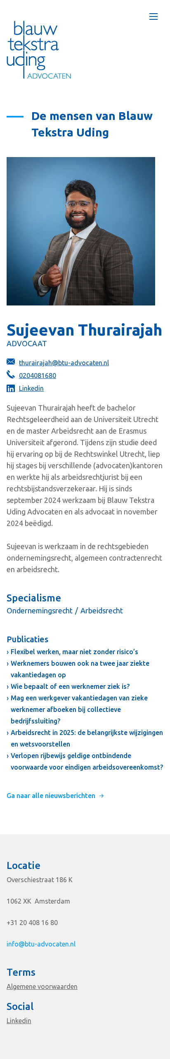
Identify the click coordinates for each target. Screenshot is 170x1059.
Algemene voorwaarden (42, 986)
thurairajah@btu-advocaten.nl (64, 362)
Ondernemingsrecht (40, 610)
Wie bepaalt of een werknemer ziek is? (70, 686)
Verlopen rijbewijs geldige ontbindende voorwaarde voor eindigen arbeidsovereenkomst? (87, 761)
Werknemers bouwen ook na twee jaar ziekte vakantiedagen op (80, 669)
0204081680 (37, 375)
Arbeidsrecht (101, 610)
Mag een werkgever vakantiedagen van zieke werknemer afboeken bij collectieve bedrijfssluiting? (79, 709)
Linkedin (31, 388)
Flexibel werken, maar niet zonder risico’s (74, 651)
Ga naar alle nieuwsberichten (51, 795)
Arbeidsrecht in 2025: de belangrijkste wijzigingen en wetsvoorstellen (87, 738)
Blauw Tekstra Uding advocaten (39, 50)
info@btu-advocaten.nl (41, 944)
